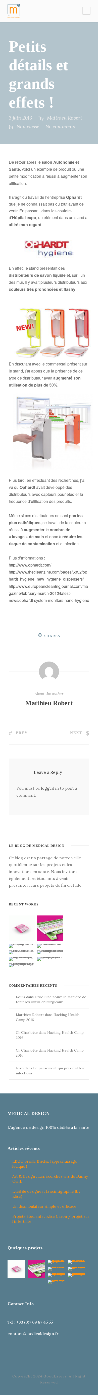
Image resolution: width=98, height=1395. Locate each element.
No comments (60, 127)
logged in (50, 788)
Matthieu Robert (64, 118)
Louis (20, 997)
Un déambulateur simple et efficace (44, 1206)
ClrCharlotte (27, 1032)
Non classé (28, 127)
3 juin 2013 (20, 118)
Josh (20, 1068)
